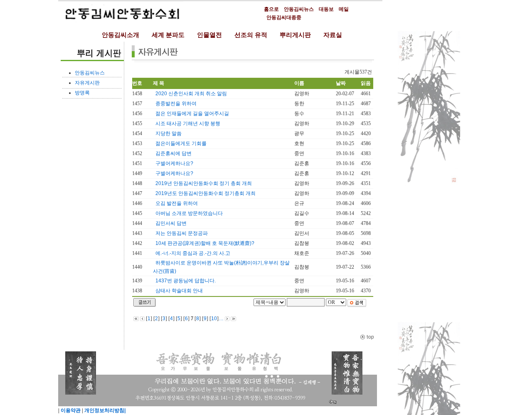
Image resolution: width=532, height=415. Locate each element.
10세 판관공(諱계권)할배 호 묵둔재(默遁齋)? (204, 243)
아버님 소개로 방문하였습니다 (189, 213)
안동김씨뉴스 (299, 9)
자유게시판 (87, 83)
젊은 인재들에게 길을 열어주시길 (192, 113)
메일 (344, 9)
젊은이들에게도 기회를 (181, 143)
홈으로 (271, 9)
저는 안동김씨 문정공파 (181, 233)
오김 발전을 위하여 (176, 203)
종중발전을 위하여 (176, 103)
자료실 (332, 35)
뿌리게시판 (295, 35)
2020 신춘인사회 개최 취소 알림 (191, 93)
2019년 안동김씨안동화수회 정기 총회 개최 (203, 183)
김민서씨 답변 (171, 223)
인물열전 (209, 35)
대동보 (326, 9)
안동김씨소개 (120, 35)
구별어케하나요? (174, 163)
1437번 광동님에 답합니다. (185, 281)
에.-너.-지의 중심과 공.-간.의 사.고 (192, 253)
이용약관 (70, 410)
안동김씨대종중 (283, 17)
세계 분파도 (168, 35)
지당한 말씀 (168, 133)
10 (214, 318)
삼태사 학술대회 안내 (179, 291)
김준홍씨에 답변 (173, 153)
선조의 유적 (250, 35)
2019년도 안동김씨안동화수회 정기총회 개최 (205, 193)
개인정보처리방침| (104, 410)
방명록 (82, 93)
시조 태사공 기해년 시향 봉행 (187, 123)
